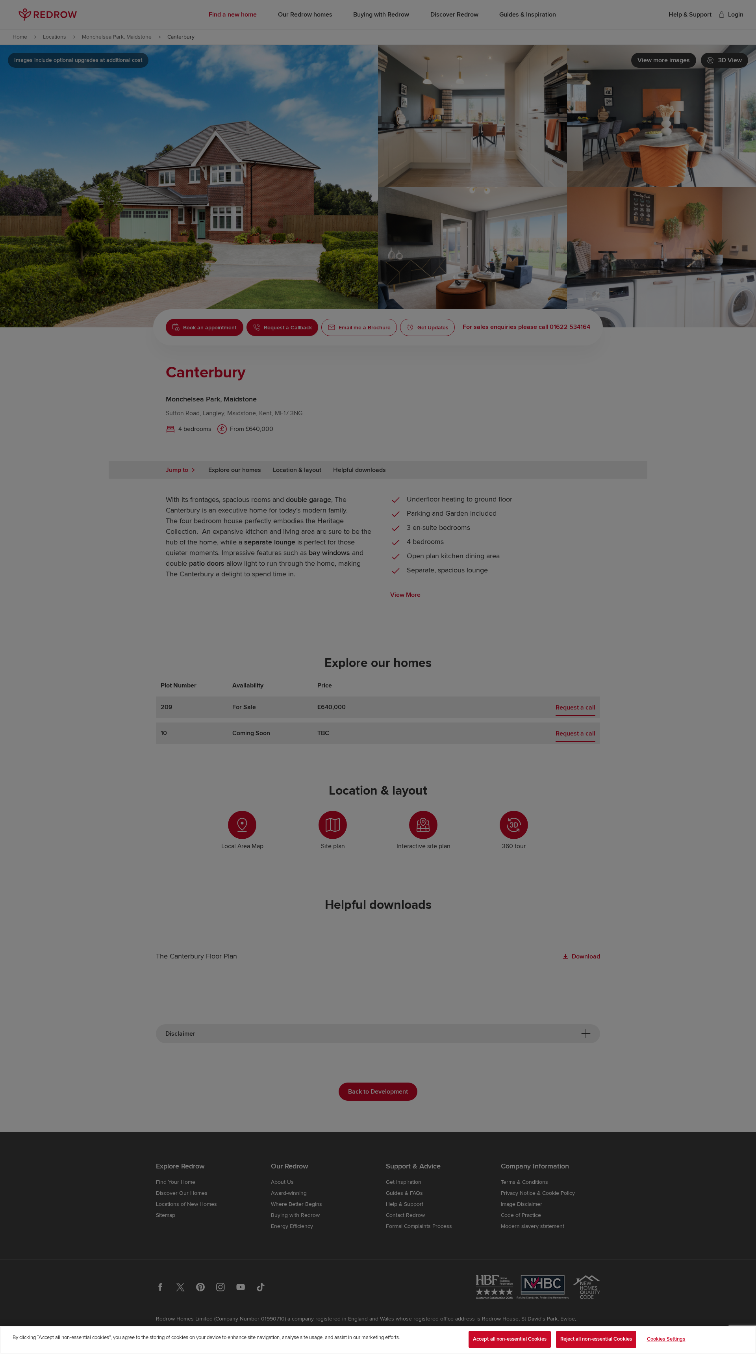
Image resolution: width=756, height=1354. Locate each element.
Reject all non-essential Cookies (596, 1339)
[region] (378, 1340)
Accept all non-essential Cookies (510, 1339)
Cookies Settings (666, 1339)
